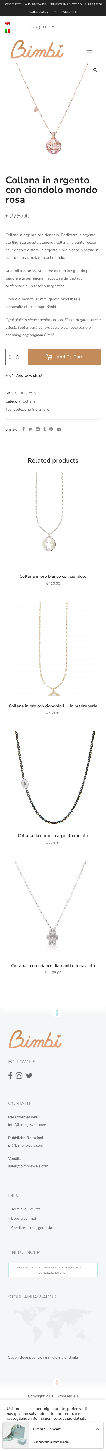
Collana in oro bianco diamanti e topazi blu (53, 966)
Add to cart (69, 357)
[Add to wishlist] (93, 478)
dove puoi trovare (34, 1357)
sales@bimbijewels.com (28, 1166)
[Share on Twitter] (30, 429)
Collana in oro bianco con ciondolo (53, 576)
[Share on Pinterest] (51, 429)
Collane (29, 401)
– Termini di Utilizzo (24, 1209)
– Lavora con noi (22, 1218)
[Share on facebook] (23, 429)
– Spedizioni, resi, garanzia (30, 1227)
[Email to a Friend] (59, 429)
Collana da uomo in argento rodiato (53, 836)
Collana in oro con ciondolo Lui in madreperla (53, 706)
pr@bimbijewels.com (25, 1145)
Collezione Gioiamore (31, 409)
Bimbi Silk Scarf (46, 1429)
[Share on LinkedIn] (38, 429)
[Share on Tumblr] (44, 429)
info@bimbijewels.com (27, 1124)
